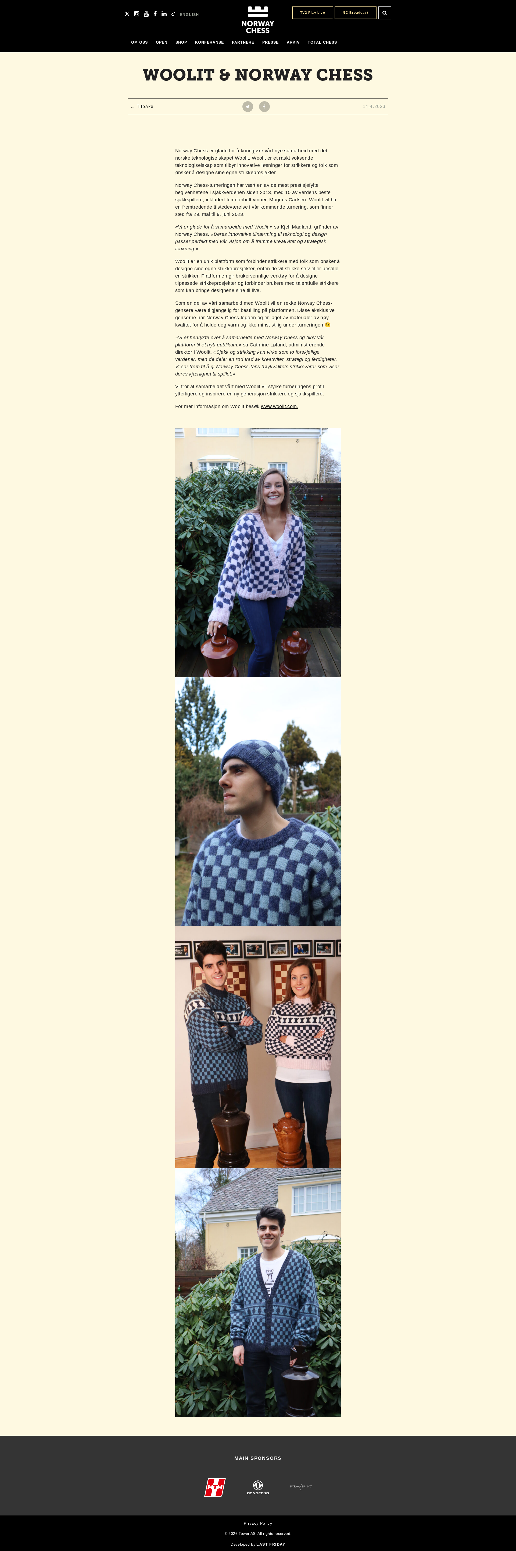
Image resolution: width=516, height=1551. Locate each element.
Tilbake (145, 106)
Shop (181, 42)
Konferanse (209, 42)
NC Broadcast (355, 13)
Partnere (243, 42)
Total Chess (322, 42)
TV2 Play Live (312, 13)
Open (161, 42)
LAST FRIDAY (270, 1544)
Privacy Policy (258, 1523)
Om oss (139, 42)
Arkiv (293, 42)
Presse (270, 42)
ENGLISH (189, 14)
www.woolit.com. (279, 406)
